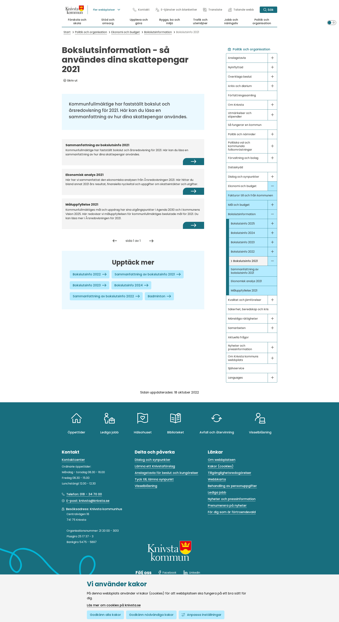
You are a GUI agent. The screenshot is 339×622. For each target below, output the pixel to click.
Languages (235, 378)
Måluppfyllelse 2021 (244, 290)
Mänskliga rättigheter (243, 319)
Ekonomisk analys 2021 (246, 281)
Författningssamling (242, 95)
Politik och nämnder (242, 134)
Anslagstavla (237, 58)
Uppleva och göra (139, 21)
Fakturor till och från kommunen (250, 195)
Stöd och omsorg (107, 21)
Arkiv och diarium (240, 86)
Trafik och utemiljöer (200, 21)
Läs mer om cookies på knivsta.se (114, 605)
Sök (270, 9)
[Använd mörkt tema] (331, 22)
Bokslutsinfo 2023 (87, 285)
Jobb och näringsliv (231, 21)
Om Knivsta (236, 105)
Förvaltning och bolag (243, 158)
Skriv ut (72, 80)
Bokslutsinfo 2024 (128, 285)
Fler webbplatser (104, 9)
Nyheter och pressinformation (240, 347)
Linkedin (194, 573)
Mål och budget (239, 205)
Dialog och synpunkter (243, 177)
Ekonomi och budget (242, 186)
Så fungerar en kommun (244, 125)
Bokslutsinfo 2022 (87, 274)
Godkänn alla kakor (105, 614)
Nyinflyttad (235, 67)
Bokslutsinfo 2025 (243, 223)
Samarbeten (237, 328)
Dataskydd (235, 167)
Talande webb (243, 10)
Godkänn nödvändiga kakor (151, 614)
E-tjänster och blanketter (179, 10)
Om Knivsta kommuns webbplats (243, 358)
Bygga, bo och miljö (169, 21)
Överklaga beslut (240, 77)
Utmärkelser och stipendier (239, 115)
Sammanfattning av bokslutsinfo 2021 (145, 274)
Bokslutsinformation (242, 214)
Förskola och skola (77, 21)
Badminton (156, 296)
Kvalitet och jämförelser (244, 300)
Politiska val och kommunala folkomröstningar (240, 146)
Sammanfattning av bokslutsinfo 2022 (103, 296)
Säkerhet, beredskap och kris (248, 309)
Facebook (169, 573)
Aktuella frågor (238, 337)
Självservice (236, 368)
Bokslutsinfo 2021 (245, 261)
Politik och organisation (261, 21)
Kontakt (144, 10)
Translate (215, 10)
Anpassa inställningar (204, 614)
